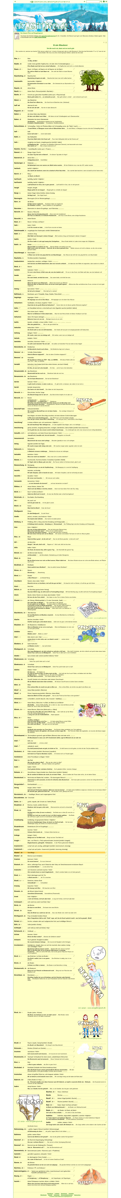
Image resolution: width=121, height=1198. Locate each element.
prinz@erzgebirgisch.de (49, 36)
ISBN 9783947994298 (40, 37)
